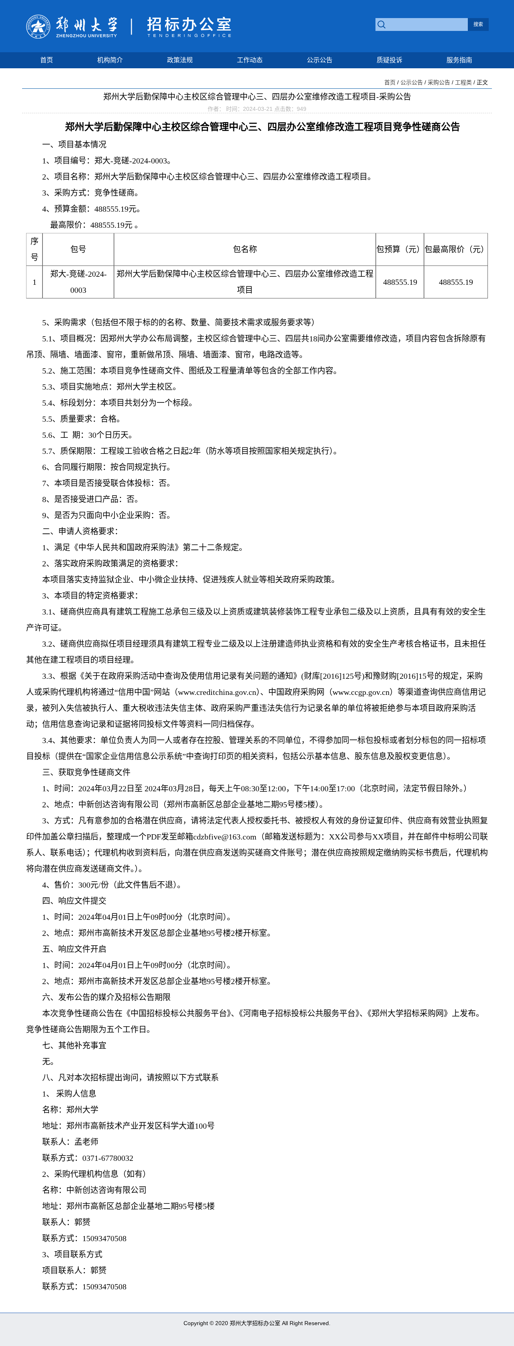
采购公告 (439, 82)
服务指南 (459, 60)
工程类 (463, 82)
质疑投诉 (389, 60)
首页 (46, 60)
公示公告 (319, 60)
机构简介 (110, 60)
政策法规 (180, 60)
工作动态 (250, 60)
